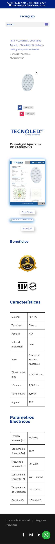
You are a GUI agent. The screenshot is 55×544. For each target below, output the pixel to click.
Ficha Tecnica (27, 212)
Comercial (22, 40)
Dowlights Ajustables (32, 45)
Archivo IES (27, 228)
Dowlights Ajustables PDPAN (24, 49)
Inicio (12, 40)
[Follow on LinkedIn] (38, 535)
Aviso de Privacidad (19, 520)
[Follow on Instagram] (22, 114)
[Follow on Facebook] (20, 107)
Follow (28, 107)
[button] (37, 73)
